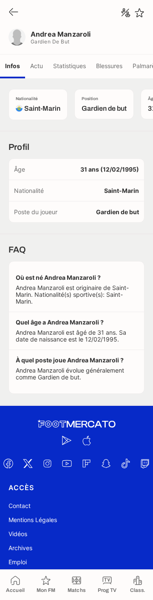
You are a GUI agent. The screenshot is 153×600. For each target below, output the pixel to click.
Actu (36, 65)
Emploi (17, 562)
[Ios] (86, 440)
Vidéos (17, 533)
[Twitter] (27, 463)
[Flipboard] (86, 463)
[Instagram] (47, 463)
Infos (12, 65)
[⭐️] (139, 13)
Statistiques (69, 65)
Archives (20, 547)
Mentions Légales (32, 519)
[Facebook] (8, 463)
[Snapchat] (105, 463)
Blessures (109, 65)
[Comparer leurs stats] (126, 13)
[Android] (66, 440)
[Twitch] (145, 463)
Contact (19, 505)
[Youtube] (66, 463)
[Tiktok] (125, 463)
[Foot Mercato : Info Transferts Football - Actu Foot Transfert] (76, 424)
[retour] (13, 12)
